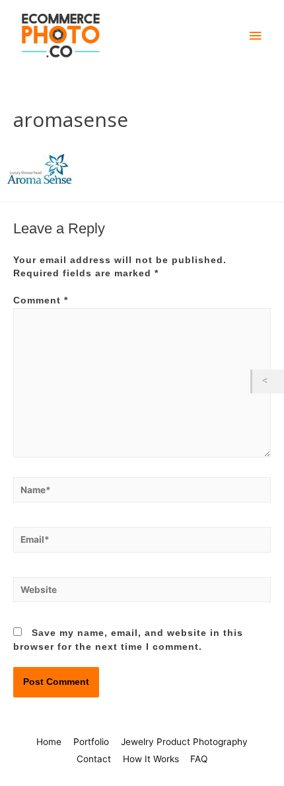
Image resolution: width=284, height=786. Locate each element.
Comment (40, 300)
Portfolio (91, 741)
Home (48, 741)
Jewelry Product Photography (184, 741)
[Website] (142, 593)
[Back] (268, 381)
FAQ (198, 759)
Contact (94, 759)
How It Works (151, 759)
